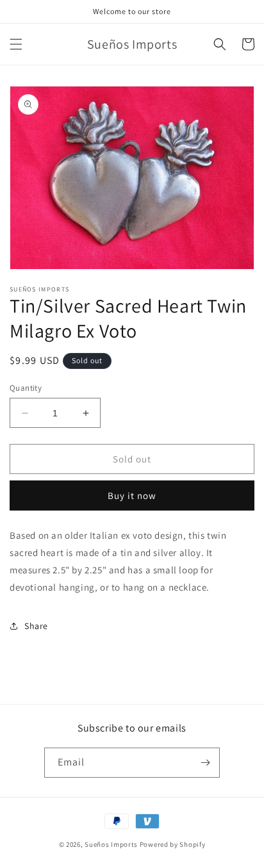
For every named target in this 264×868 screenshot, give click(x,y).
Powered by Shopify (173, 844)
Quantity (26, 387)
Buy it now (132, 495)
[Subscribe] (205, 763)
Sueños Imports (111, 844)
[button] (16, 44)
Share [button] (36, 626)
